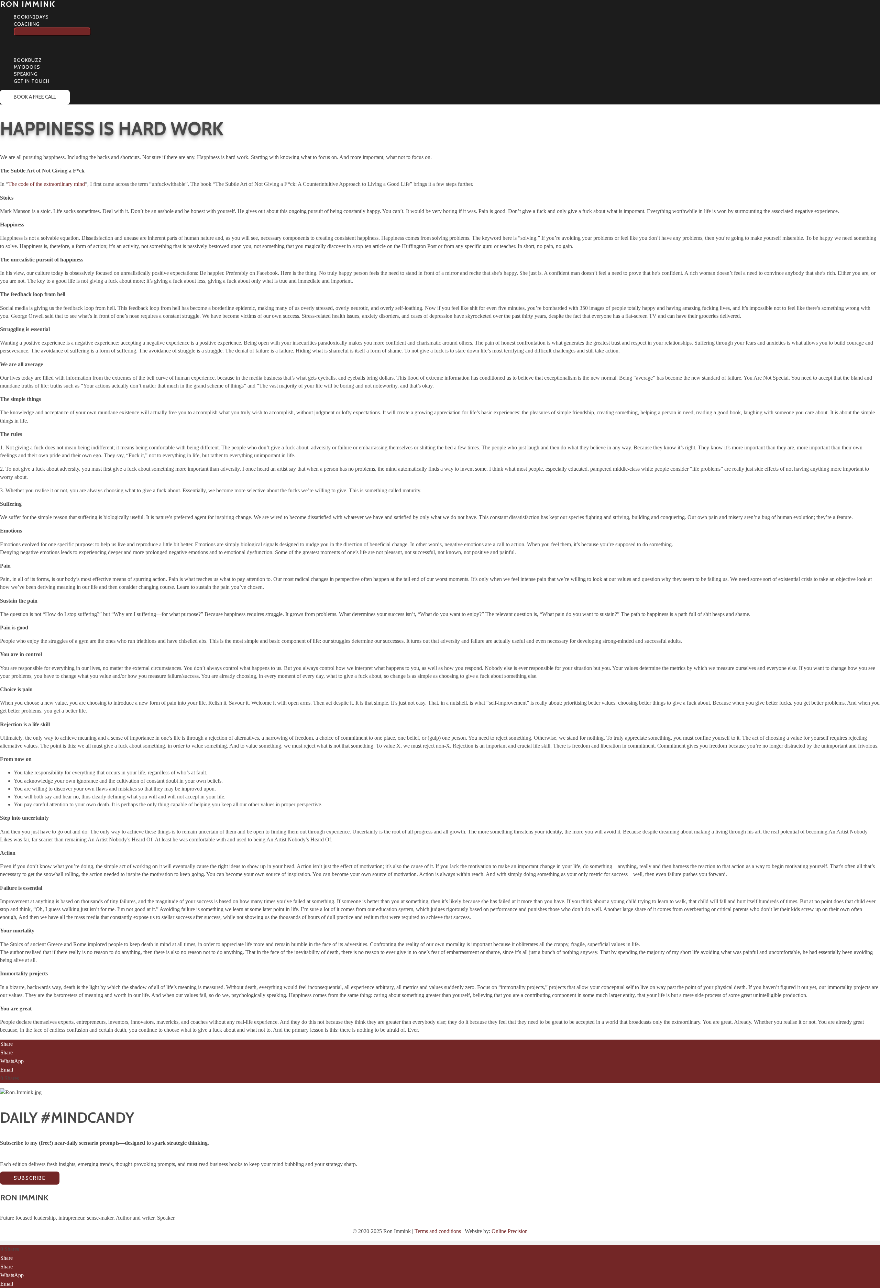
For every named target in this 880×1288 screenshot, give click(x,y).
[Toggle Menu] (52, 31)
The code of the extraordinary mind (46, 184)
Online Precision (510, 1231)
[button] (43, 24)
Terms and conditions (438, 1231)
